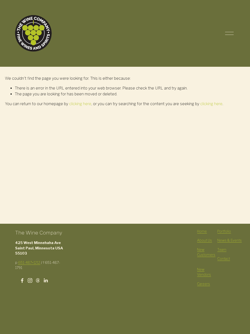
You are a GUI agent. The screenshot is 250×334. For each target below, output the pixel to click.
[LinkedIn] (45, 280)
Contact (223, 258)
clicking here (80, 103)
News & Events (229, 240)
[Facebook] (22, 280)
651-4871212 (29, 262)
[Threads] (37, 280)
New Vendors (204, 272)
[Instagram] (30, 280)
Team (221, 249)
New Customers (206, 252)
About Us (204, 240)
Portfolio (224, 231)
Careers (203, 284)
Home (202, 231)
